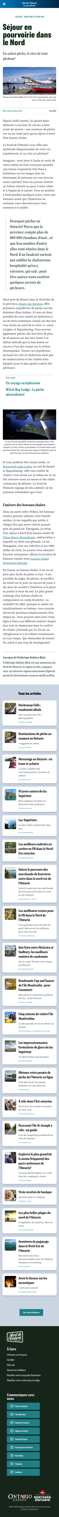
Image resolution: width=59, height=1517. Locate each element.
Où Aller (10, 1359)
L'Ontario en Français (17, 1354)
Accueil (18, 17)
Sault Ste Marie (21, 1439)
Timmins (18, 1464)
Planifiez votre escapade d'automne (24, 1375)
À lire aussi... (11, 377)
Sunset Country (21, 1406)
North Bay (19, 1455)
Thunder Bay (20, 1414)
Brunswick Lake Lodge (17, 466)
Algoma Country (21, 1431)
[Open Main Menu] (4, 4)
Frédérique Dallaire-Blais (13, 111)
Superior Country (22, 1422)
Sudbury (18, 1472)
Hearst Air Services (31, 304)
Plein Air (11, 1365)
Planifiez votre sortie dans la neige (23, 1380)
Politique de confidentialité (29, 1509)
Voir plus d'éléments (31, 1312)
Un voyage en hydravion (23, 383)
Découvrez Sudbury (16, 1370)
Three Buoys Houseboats (19, 537)
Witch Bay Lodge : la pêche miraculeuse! (25, 392)
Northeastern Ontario (24, 1447)
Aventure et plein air (34, 17)
